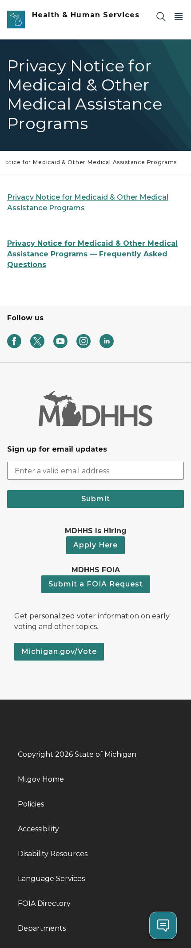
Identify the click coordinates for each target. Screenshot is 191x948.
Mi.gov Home (41, 779)
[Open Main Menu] (178, 16)
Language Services (51, 878)
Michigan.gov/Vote (59, 651)
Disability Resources (53, 854)
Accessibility (38, 829)
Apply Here (95, 545)
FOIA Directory (44, 903)
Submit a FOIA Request (95, 584)
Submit (95, 499)
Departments (42, 928)
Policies (31, 804)
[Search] (160, 16)
